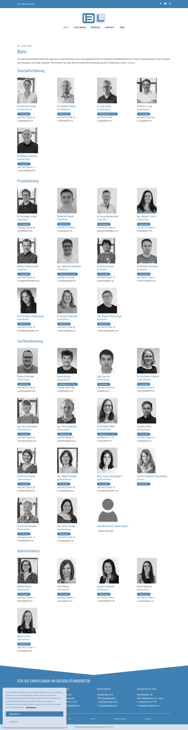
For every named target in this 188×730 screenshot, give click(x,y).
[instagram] (170, 4)
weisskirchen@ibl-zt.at (149, 705)
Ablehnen (13, 721)
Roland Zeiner (109, 727)
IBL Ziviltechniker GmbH (26, 4)
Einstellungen (31, 707)
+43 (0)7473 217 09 (68, 702)
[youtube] (165, 4)
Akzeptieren (14, 714)
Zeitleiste (131, 63)
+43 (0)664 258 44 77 (108, 702)
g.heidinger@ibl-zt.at (108, 705)
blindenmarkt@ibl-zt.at (69, 705)
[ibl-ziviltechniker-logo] (94, 14)
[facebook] (160, 4)
